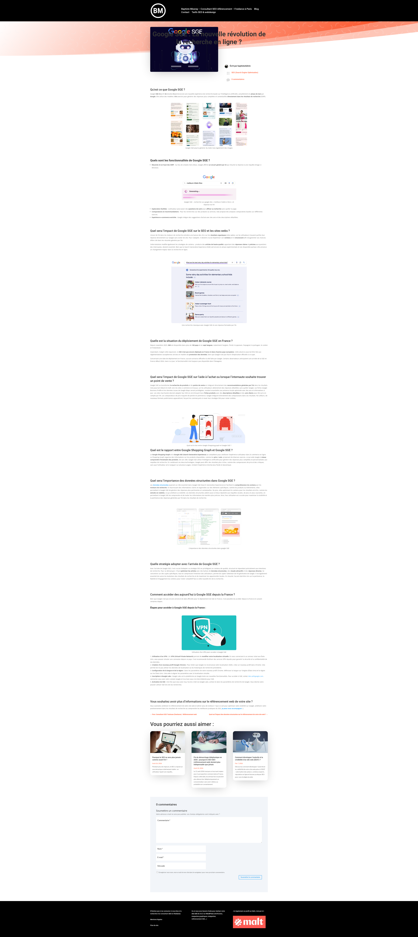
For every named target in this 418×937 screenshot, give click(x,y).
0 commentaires (238, 79)
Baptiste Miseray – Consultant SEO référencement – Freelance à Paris (216, 9)
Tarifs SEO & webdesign (204, 12)
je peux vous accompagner (232, 708)
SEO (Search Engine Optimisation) (245, 72)
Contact (185, 12)
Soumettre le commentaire (250, 877)
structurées (164, 485)
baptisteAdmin (244, 66)
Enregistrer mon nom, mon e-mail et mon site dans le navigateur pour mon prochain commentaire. (192, 872)
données (156, 485)
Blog (256, 9)
